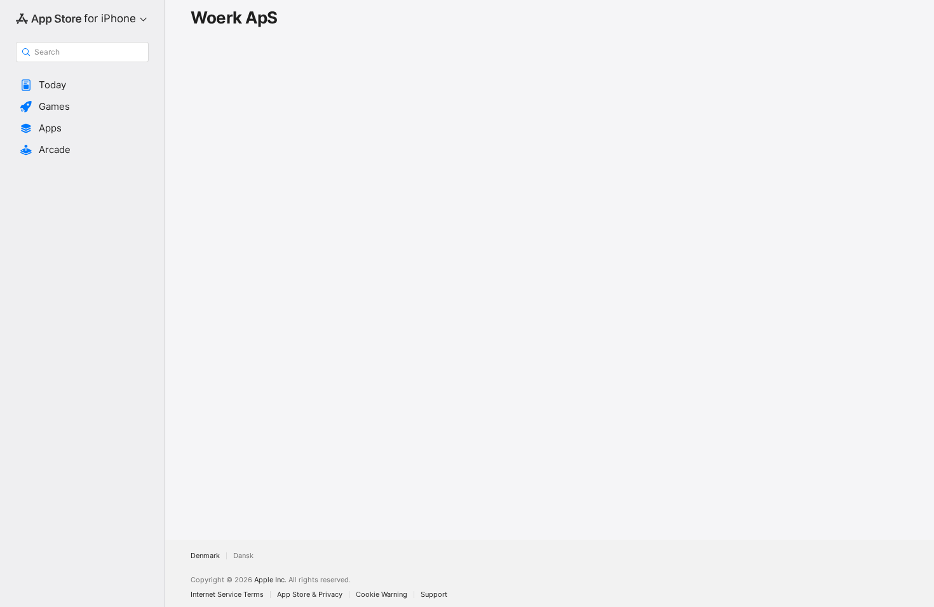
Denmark (205, 555)
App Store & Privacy (309, 594)
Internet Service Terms (227, 594)
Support (434, 594)
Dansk (243, 555)
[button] (82, 85)
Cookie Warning (381, 594)
